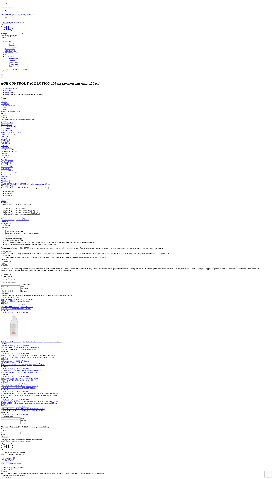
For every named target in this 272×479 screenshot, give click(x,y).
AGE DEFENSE (7, 128)
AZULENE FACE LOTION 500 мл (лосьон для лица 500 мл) (23, 365)
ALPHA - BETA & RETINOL (11, 132)
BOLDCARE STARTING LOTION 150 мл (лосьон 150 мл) (22, 411)
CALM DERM (6, 144)
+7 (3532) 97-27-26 (7, 70)
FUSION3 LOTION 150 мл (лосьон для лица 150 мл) (20, 372)
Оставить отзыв (6, 261)
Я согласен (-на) (6, 477)
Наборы (4, 115)
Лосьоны (4, 102)
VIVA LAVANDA (7, 180)
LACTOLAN (5, 155)
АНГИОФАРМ (6, 125)
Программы (13, 47)
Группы (12, 45)
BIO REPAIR (5, 140)
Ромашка (8, 193)
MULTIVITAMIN (7, 161)
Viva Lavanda (10, 49)
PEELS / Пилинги (7, 165)
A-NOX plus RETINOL (9, 127)
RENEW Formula (7, 171)
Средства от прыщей (8, 106)
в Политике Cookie (18, 475)
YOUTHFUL (5, 182)
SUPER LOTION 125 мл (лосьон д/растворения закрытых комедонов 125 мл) (29, 403)
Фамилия (24, 289)
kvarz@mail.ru (6, 462)
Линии (11, 43)
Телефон (24, 291)
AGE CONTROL (7, 123)
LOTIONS (4, 157)
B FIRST (4, 138)
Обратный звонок (21, 70)
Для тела (4, 117)
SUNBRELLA (6, 174)
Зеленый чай (9, 191)
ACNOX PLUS (6, 130)
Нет (4, 37)
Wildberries (25, 220)
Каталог (8, 41)
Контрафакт (13, 62)
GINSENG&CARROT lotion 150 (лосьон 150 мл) (18, 380)
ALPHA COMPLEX (8, 134)
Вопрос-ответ (14, 64)
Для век (3, 109)
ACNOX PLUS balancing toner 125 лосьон (16, 301)
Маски (3, 113)
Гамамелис (9, 195)
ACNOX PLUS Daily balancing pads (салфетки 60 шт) (20, 349)
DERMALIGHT (6, 148)
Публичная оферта (7, 469)
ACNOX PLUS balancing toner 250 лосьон (16, 309)
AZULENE (5, 136)
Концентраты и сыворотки (10, 111)
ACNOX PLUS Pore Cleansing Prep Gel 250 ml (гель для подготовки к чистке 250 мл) (31, 342)
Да (2, 37)
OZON (18, 220)
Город (23, 423)
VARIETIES (5, 176)
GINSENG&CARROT (9, 151)
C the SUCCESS (6, 142)
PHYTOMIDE (6, 169)
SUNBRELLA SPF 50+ (9, 172)
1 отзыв (3, 201)
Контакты (8, 54)
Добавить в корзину (8, 220)
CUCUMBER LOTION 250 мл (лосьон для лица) (18, 388)
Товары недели (10, 51)
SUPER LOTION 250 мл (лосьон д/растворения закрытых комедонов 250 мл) (29, 395)
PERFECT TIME (7, 167)
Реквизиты (13, 60)
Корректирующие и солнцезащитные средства (18, 119)
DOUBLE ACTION (8, 149)
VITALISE (4, 178)
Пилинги (4, 107)
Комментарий (26, 284)
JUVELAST (5, 153)
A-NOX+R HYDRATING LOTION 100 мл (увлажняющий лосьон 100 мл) (27, 357)
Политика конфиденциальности (12, 467)
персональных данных (64, 295)
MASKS (4, 159)
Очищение (5, 104)
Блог (11, 66)
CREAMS (4, 146)
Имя (22, 286)
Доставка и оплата (11, 53)
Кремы (3, 100)
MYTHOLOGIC (7, 163)
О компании (9, 56)
